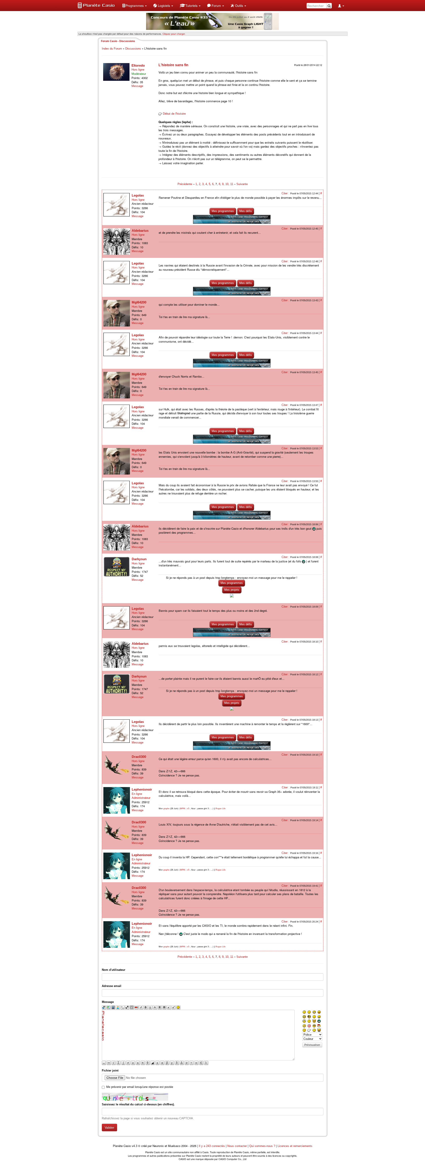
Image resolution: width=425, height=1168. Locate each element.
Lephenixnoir (142, 789)
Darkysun (139, 559)
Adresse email (111, 986)
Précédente (185, 184)
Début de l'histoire (174, 113)
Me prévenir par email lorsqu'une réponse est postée (139, 1087)
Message (137, 86)
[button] (134, 5)
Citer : (286, 193)
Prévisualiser (312, 1044)
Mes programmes (223, 211)
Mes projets (231, 589)
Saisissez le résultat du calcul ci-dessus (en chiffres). (138, 1104)
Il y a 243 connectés (212, 1146)
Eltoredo (138, 65)
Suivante (242, 184)
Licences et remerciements (295, 1146)
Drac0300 (139, 757)
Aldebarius (140, 230)
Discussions (133, 48)
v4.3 (134, 1146)
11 (231, 184)
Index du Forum (112, 48)
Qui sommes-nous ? (262, 1146)
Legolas (138, 195)
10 (226, 184)
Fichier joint (110, 1070)
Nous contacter (237, 1146)
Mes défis (245, 211)
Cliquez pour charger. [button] (173, 33)
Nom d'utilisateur (113, 969)
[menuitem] (134, 5)
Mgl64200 (139, 302)
